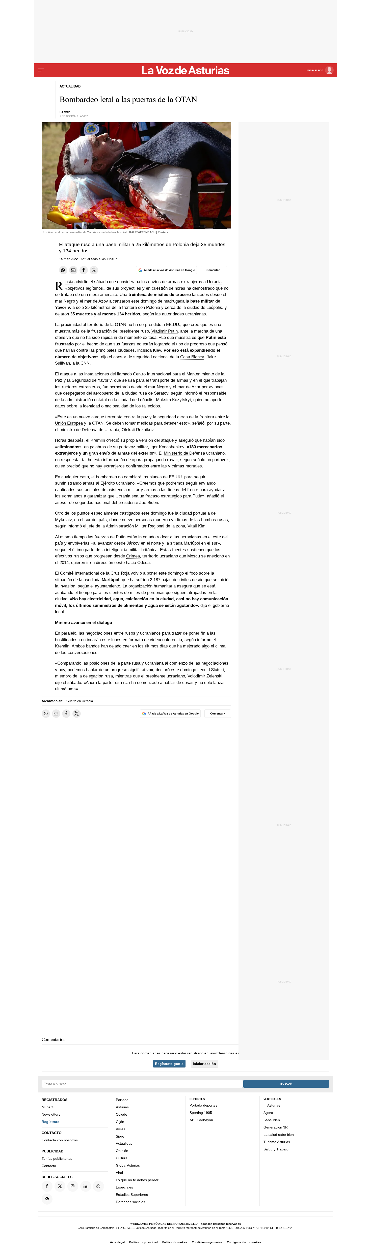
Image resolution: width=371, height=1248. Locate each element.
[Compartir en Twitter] (94, 270)
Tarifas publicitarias (57, 1158)
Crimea (133, 556)
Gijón (120, 1122)
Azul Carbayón (201, 1120)
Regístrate (50, 1122)
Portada (122, 1100)
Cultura (121, 1158)
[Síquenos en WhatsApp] (98, 1186)
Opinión (122, 1151)
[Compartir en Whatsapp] (63, 270)
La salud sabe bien (278, 1135)
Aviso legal (117, 1242)
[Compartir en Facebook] (84, 270)
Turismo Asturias (276, 1142)
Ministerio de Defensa (184, 453)
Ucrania (214, 281)
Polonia (153, 307)
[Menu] (41, 70)
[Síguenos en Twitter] (60, 1186)
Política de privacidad (143, 1242)
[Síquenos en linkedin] (85, 1186)
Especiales (124, 1187)
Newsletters (51, 1114)
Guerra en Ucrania (79, 701)
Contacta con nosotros (60, 1140)
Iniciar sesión (204, 1064)
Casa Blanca (192, 356)
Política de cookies (174, 1242)
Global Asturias (128, 1165)
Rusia (69, 281)
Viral (119, 1173)
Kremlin (98, 440)
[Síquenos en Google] (47, 1199)
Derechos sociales (130, 1202)
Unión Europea (69, 423)
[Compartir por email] (73, 270)
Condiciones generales (207, 1242)
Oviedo (121, 1114)
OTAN (120, 324)
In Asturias (271, 1105)
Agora (268, 1113)
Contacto (49, 1166)
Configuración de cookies (244, 1242)
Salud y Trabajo (275, 1149)
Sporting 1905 (201, 1113)
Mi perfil (48, 1107)
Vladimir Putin (164, 331)
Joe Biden (148, 502)
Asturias (122, 1107)
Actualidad (124, 1143)
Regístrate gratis (169, 1064)
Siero (120, 1136)
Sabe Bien (271, 1120)
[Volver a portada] (185, 70)
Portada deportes (203, 1105)
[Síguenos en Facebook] (47, 1186)
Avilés (120, 1129)
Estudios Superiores (132, 1195)
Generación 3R (275, 1127)
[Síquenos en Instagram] (72, 1186)
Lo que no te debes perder (137, 1180)
